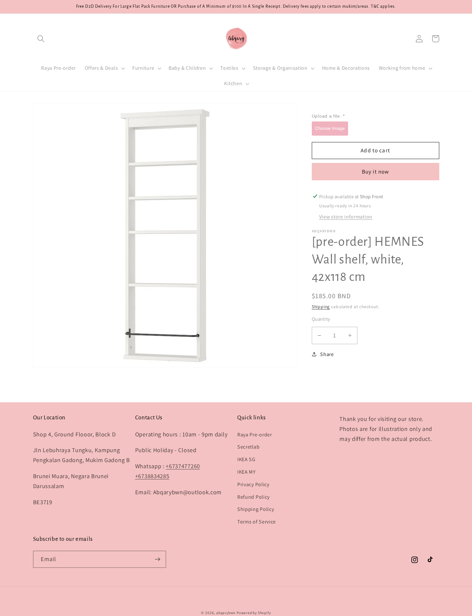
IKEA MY (246, 472)
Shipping (321, 306)
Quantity (321, 319)
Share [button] (327, 354)
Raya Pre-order (254, 434)
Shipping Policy (255, 509)
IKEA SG (246, 459)
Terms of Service (256, 521)
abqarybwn (225, 612)
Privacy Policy (253, 484)
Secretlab (248, 446)
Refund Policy (253, 497)
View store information (345, 216)
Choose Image (330, 127)
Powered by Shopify (254, 612)
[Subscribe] (157, 559)
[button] (41, 39)
